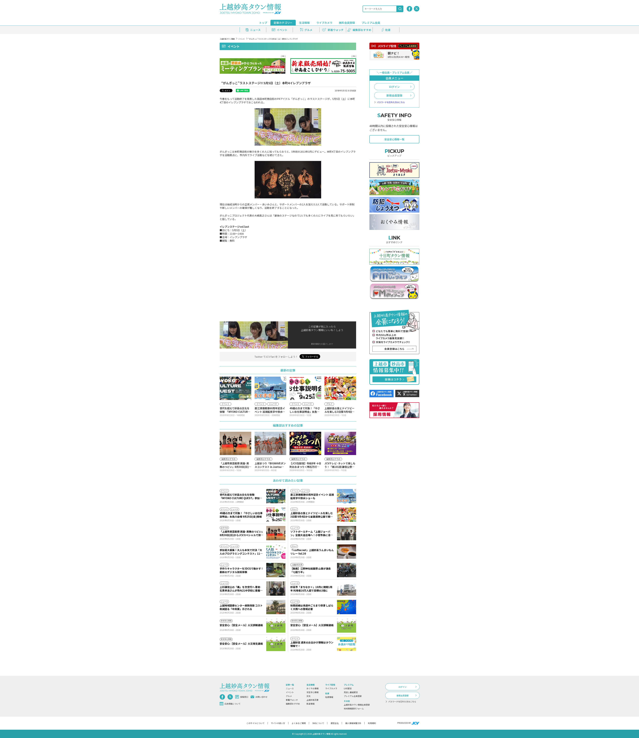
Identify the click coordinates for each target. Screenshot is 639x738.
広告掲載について (232, 703)
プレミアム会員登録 (353, 696)
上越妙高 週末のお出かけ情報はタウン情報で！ (311, 644)
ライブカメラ (324, 23)
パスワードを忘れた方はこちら (391, 102)
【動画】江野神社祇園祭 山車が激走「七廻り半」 (310, 570)
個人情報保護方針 (353, 723)
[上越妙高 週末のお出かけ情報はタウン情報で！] (346, 644)
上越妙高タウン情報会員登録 (357, 704)
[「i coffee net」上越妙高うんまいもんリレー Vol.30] (346, 551)
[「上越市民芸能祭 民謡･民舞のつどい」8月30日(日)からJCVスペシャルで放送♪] (275, 533)
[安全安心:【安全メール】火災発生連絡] (275, 644)
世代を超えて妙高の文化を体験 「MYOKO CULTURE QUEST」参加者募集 (241, 496)
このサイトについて (255, 723)
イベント (241, 39)
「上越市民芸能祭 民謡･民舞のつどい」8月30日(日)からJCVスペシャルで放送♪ (241, 533)
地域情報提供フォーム (354, 708)
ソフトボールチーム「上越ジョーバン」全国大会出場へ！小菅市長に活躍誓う (311, 533)
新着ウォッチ (292, 699)
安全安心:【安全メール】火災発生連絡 (241, 643)
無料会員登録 (347, 23)
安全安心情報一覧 (394, 139)
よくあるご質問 (299, 723)
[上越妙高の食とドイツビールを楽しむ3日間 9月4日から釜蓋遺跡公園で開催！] (346, 514)
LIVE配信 (348, 688)
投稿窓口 (244, 696)
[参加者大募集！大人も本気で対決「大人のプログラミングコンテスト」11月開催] (275, 551)
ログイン (394, 87)
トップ (263, 23)
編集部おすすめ (293, 703)
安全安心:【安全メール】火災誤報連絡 (241, 625)
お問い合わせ (261, 696)
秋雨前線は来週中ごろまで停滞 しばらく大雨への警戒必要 (311, 607)
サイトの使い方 (278, 723)
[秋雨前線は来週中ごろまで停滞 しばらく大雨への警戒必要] (346, 607)
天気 (309, 696)
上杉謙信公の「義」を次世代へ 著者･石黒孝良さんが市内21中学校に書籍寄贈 (241, 588)
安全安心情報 (313, 692)
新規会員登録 (394, 95)
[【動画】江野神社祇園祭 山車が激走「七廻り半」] (346, 570)
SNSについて (318, 723)
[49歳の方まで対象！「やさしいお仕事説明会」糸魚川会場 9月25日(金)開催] (275, 514)
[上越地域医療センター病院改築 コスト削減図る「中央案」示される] (275, 607)
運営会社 (335, 723)
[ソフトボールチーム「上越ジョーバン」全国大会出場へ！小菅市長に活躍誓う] (346, 533)
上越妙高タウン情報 (227, 39)
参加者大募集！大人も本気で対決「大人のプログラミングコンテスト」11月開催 (241, 551)
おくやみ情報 (313, 688)
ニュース (290, 688)
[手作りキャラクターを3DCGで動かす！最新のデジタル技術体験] (275, 570)
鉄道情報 (311, 703)
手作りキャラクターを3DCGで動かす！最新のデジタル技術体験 (241, 570)
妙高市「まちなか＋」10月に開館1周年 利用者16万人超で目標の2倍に (311, 588)
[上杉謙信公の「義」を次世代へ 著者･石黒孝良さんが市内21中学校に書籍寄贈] (275, 588)
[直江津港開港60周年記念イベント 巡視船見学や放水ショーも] (346, 496)
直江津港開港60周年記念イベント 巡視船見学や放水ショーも (312, 496)
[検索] (400, 8)
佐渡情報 (329, 697)
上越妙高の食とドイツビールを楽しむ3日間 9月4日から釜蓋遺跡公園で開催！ (311, 514)
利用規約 (372, 723)
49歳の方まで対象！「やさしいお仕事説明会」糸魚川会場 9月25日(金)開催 (241, 514)
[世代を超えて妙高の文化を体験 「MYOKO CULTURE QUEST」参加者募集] (275, 496)
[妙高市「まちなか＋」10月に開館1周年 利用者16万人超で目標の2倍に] (346, 588)
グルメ (289, 696)
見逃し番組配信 (351, 692)
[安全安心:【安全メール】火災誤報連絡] (275, 625)
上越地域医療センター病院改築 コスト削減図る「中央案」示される (241, 607)
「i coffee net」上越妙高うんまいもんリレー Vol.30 (312, 551)
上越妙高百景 (313, 699)
